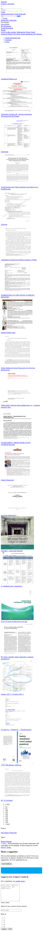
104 (6, 818)
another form (20, 881)
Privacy (4, 847)
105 (6, 820)
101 (6, 812)
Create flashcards (20, 14)
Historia (39, 34)
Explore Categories (7, 4)
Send (10, 929)
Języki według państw (8, 32)
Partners (9, 841)
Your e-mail (5, 902)
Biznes (10, 34)
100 (6, 810)
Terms (9, 847)
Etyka (7, 42)
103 (6, 816)
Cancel (4, 929)
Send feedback (6, 864)
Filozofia (8, 40)
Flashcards (5, 20)
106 (6, 822)
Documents (5, 833)
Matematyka (21, 32)
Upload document (7, 14)
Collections (13, 20)
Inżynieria (16, 34)
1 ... (6, 806)
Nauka (28, 32)
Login (3, 12)
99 (6, 808)
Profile (3, 30)
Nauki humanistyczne (28, 34)
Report (3, 841)
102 (6, 814)
